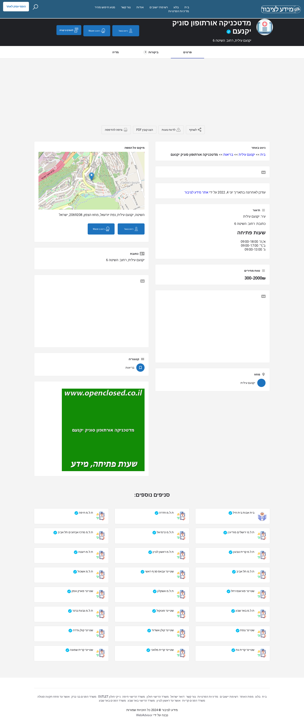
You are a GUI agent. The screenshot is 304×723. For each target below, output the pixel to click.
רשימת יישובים (159, 7)
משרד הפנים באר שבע (112, 700)
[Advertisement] (152, 89)
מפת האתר (247, 696)
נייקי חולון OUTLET (109, 696)
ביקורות (151, 52)
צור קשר (126, 7)
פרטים (187, 52)
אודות (140, 7)
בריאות (228, 155)
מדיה (115, 52)
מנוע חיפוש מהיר (105, 7)
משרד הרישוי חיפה (133, 696)
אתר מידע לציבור (196, 192)
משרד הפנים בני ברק (83, 696)
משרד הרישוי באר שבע (141, 700)
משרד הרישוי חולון (158, 696)
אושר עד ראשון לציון (169, 700)
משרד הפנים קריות (193, 700)
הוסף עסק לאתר (16, 6)
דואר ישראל (177, 696)
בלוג (176, 7)
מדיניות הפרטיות (178, 11)
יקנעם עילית (247, 155)
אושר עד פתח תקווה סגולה (53, 696)
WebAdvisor (144, 715)
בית (186, 7)
